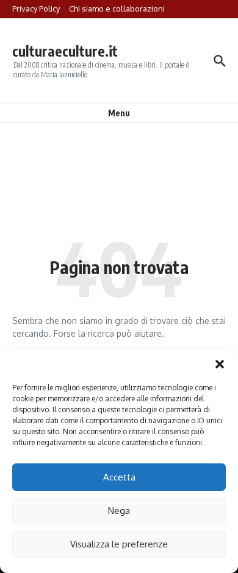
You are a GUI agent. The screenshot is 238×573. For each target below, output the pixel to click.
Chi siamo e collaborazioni (117, 8)
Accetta (119, 477)
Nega (119, 510)
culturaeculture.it (65, 51)
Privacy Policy (36, 8)
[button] (220, 364)
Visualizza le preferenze (119, 544)
